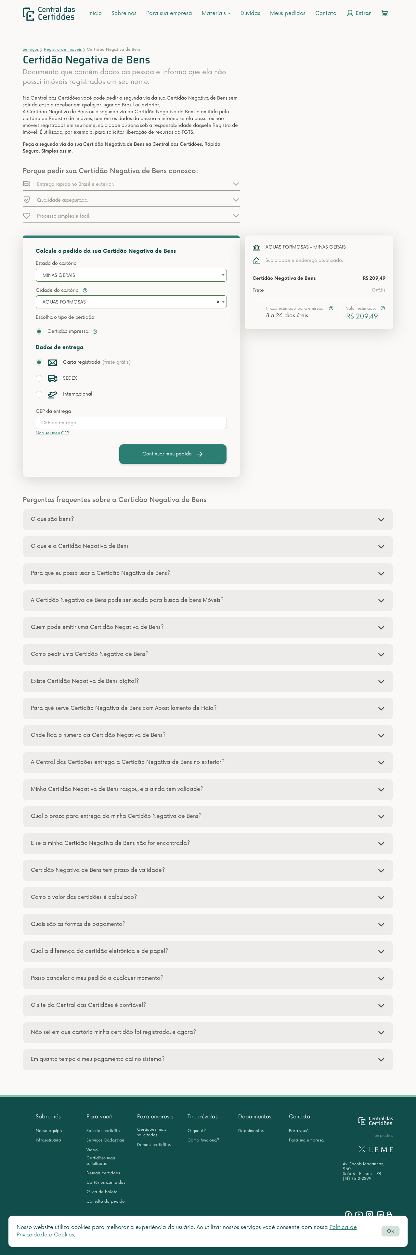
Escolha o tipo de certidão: (66, 317)
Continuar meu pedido (167, 454)
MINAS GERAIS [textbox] (59, 275)
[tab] (208, 519)
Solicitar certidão (103, 1130)
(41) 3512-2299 (357, 1178)
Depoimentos (254, 1116)
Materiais (215, 13)
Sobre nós (123, 13)
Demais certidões (103, 1173)
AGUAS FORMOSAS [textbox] (64, 302)
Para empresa (155, 1116)
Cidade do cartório (58, 290)
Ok (390, 1231)
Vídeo (92, 1150)
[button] (131, 184)
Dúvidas (250, 13)
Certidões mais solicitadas (100, 1161)
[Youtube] (359, 1214)
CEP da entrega (53, 411)
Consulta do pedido (105, 1201)
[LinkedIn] (380, 1214)
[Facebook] (348, 1214)
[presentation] (131, 423)
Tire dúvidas (203, 1116)
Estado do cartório (56, 263)
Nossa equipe (49, 1130)
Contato (325, 13)
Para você (99, 1116)
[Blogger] (389, 1214)
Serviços (31, 49)
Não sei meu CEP (52, 433)
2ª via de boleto (102, 1192)
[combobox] (131, 275)
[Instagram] (370, 1214)
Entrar (362, 14)
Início (95, 13)
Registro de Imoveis (63, 49)
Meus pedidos (288, 13)
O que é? (197, 1130)
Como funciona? (203, 1140)
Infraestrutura (48, 1140)
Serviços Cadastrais (105, 1140)
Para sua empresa (169, 13)
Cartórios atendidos (105, 1182)
